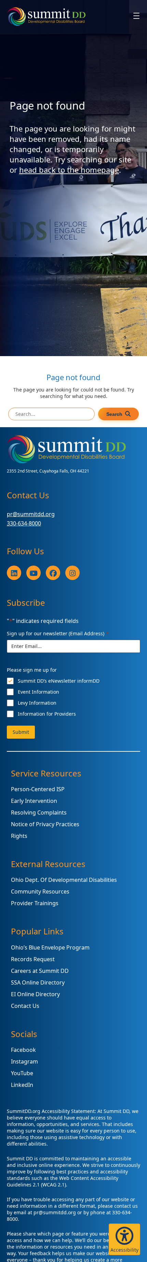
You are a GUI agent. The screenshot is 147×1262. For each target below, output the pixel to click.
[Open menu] (136, 16)
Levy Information (37, 703)
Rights (19, 836)
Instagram (24, 1061)
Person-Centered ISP (38, 789)
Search (114, 414)
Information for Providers (47, 713)
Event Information (38, 692)
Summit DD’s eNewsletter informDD (58, 681)
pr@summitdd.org (31, 514)
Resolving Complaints (39, 812)
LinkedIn (22, 1085)
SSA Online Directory (38, 982)
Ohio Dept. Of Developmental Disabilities (64, 880)
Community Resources (40, 891)
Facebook (23, 1050)
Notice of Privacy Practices (45, 824)
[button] (124, 1239)
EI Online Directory (35, 994)
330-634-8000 (24, 523)
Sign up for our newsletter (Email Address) (58, 633)
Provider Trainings (34, 903)
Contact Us (25, 1006)
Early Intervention (34, 801)
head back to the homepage (69, 169)
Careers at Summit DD (40, 971)
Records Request (33, 959)
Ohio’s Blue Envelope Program (50, 947)
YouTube (22, 1073)
